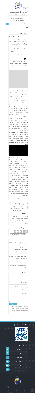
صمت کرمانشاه (20, 222)
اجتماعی (22, 39)
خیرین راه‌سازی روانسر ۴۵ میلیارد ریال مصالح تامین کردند (18, 262)
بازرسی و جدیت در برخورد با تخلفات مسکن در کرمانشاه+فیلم (18, 53)
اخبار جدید (18, 39)
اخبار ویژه (13, 39)
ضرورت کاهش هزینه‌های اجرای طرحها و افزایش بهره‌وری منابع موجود (18, 253)
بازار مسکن (13, 218)
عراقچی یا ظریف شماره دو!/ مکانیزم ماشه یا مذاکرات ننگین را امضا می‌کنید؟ (18, 248)
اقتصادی (14, 41)
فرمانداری (14, 222)
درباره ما (16, 376)
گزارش (18, 43)
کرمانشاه (26, 224)
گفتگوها (14, 43)
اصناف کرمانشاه (20, 218)
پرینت (16, 36)
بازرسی (26, 220)
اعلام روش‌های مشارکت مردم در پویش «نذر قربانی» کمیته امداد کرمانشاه (18, 257)
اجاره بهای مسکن (24, 216)
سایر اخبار (22, 43)
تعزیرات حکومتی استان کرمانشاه (17, 220)
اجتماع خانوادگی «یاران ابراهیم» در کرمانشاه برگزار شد (18, 267)
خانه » (25, 39)
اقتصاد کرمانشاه (21, 41)
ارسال (10, 36)
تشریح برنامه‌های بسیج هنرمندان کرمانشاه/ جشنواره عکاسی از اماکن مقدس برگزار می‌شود (17, 208)
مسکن (22, 224)
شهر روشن (26, 222)
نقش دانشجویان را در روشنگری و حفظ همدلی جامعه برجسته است (18, 244)
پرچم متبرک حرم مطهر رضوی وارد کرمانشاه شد (21, 204)
